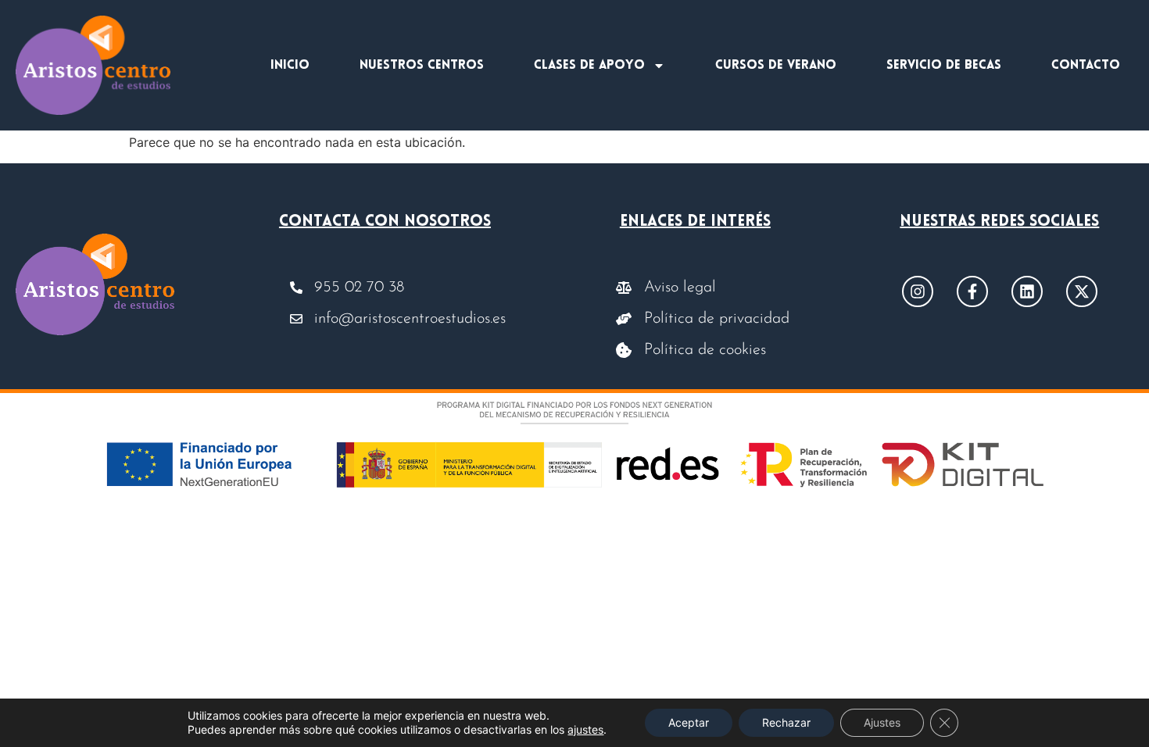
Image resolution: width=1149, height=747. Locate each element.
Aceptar (688, 722)
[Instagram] (917, 291)
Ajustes (882, 722)
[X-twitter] (1081, 291)
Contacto (1085, 65)
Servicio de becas (943, 65)
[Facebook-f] (972, 291)
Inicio (290, 65)
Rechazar (786, 722)
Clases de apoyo (589, 65)
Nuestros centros (422, 65)
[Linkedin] (1027, 291)
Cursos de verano (775, 65)
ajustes (585, 729)
